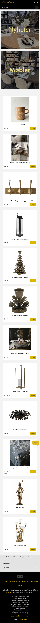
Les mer (23, 614)
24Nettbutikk (23, 619)
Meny (5, 7)
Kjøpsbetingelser (14, 581)
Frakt (5, 581)
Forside (8, 557)
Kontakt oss (31, 557)
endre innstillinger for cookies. (20, 616)
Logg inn (22, 557)
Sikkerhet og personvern (30, 581)
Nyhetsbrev (21, 585)
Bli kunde (15, 557)
